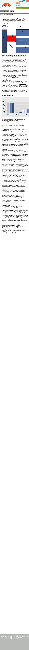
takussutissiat (4, 11)
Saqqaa (18, 5)
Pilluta (18, 3)
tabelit (12, 11)
